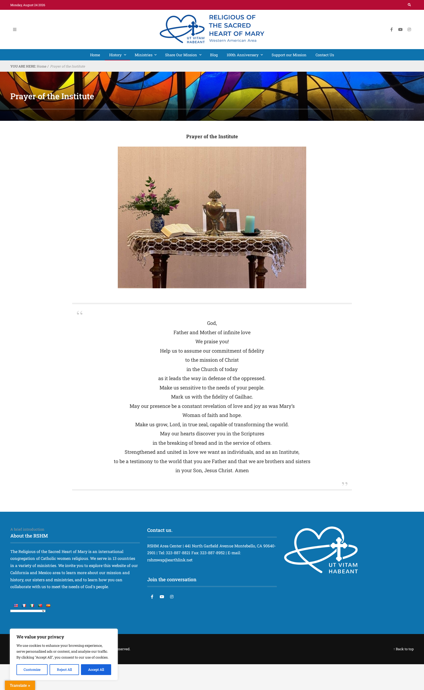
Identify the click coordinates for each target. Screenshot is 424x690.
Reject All (64, 669)
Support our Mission (289, 54)
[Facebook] (391, 29)
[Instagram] (409, 29)
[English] (15, 605)
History (115, 54)
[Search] (409, 5)
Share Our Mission (181, 54)
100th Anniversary (243, 54)
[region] (64, 654)
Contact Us (325, 54)
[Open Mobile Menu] (14, 29)
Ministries (143, 54)
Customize (32, 669)
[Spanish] (48, 605)
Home (95, 54)
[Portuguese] (40, 605)
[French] (24, 605)
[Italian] (32, 605)
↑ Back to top (403, 649)
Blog (214, 54)
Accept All (96, 669)
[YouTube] (400, 29)
